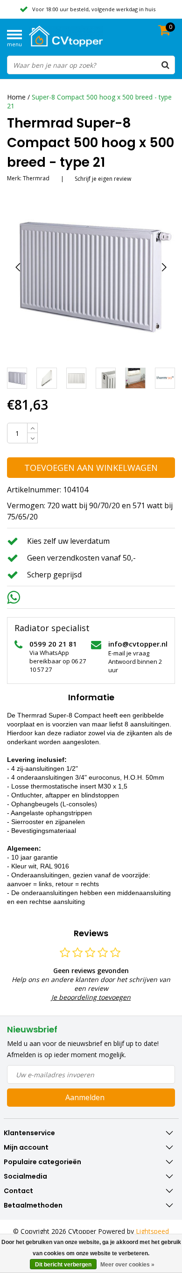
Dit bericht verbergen (63, 1264)
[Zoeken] (165, 65)
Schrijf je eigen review (103, 179)
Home (16, 96)
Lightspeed (152, 1231)
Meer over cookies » (127, 1264)
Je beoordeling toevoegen (91, 997)
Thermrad (36, 178)
